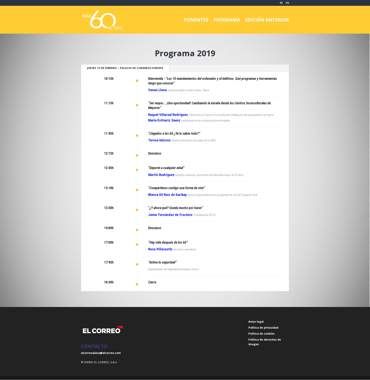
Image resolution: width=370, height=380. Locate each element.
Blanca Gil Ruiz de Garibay (167, 195)
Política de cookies (261, 333)
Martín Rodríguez (161, 175)
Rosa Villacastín (160, 249)
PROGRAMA (226, 20)
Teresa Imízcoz (159, 140)
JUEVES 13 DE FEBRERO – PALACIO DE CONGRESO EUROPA (125, 68)
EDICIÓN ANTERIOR (267, 20)
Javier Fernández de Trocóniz (170, 215)
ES (281, 3)
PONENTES (196, 20)
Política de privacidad (263, 327)
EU (287, 3)
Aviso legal (256, 321)
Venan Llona (157, 90)
